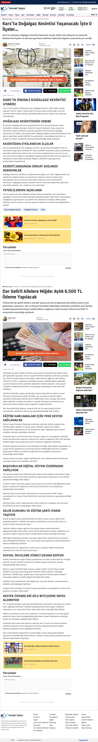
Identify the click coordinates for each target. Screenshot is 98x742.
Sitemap (52, 728)
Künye (83, 714)
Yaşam (17, 15)
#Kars (43, 210)
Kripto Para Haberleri (41, 722)
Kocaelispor (30, 15)
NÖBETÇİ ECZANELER (90, 2)
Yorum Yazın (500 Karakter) (12, 250)
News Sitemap (86, 728)
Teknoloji (45, 15)
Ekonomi (53, 15)
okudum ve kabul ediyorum (22, 267)
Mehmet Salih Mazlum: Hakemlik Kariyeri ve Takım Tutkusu (90, 93)
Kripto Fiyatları (70, 722)
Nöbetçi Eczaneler (71, 728)
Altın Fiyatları (70, 720)
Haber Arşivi (85, 725)
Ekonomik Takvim (71, 725)
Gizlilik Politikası (87, 720)
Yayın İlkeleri (85, 717)
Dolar (62, 8)
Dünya (11, 15)
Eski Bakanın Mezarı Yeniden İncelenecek (89, 83)
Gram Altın (82, 8)
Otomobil (61, 15)
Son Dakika (70, 15)
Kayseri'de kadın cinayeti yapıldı (89, 53)
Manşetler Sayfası (71, 714)
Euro (71, 8)
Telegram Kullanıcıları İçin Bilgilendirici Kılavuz (89, 73)
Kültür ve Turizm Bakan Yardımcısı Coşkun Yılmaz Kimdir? (90, 147)
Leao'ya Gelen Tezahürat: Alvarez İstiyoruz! (89, 431)
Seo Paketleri (38, 730)
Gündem (4, 15)
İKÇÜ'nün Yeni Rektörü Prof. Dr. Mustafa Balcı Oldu (90, 63)
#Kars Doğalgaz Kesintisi (12, 210)
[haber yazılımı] (83, 740)
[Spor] (85, 401)
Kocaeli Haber (8, 19)
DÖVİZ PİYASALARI (64, 2)
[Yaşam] (85, 104)
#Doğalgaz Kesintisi (30, 210)
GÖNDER (68, 268)
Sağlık (38, 15)
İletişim (84, 722)
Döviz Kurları (70, 717)
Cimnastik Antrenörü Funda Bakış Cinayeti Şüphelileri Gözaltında (89, 157)
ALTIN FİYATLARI (76, 2)
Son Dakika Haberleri (41, 728)
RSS (13, 740)
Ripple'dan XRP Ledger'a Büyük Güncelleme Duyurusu (89, 421)
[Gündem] (85, 378)
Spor (22, 15)
